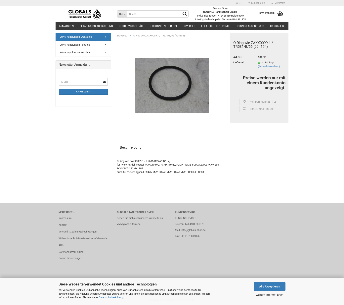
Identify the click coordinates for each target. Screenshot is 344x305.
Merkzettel (279, 3)
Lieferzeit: (239, 62)
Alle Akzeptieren (269, 286)
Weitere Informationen (269, 294)
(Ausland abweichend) (269, 66)
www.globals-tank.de (129, 224)
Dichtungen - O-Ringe (164, 26)
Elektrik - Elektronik (215, 26)
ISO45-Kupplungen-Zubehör (74, 52)
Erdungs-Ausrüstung (250, 26)
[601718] (172, 85)
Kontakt (63, 224)
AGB (61, 245)
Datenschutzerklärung (111, 297)
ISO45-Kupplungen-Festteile (74, 44)
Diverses (189, 26)
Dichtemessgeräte (131, 26)
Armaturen (66, 26)
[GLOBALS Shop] (85, 14)
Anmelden (83, 91)
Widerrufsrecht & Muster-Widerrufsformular (83, 238)
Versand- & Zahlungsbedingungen (78, 231)
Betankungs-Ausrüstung (96, 26)
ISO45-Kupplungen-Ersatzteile (75, 36)
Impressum (65, 218)
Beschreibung (131, 147)
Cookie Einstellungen (70, 258)
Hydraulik (277, 26)
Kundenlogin (257, 3)
